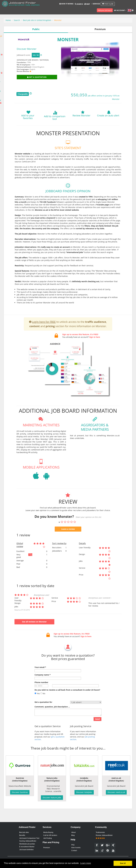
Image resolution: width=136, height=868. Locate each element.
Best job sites (24, 832)
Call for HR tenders (50, 835)
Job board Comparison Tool (29, 838)
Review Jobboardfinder (104, 835)
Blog (73, 835)
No (43, 693)
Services (96, 4)
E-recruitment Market (26, 847)
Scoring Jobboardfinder (27, 841)
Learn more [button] (85, 863)
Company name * (43, 675)
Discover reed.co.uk (116, 792)
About (73, 832)
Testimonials (100, 832)
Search (79, 4)
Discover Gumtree (20, 792)
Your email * (40, 667)
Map (88, 4)
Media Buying (48, 832)
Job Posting (47, 838)
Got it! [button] (123, 863)
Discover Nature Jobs (52, 797)
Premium (46, 848)
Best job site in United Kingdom (37, 20)
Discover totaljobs (84, 792)
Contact (74, 850)
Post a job (108, 4)
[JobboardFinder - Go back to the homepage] (20, 4)
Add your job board (105, 10)
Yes (38, 693)
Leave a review (68, 529)
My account (119, 10)
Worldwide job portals (27, 844)
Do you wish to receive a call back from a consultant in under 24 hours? (67, 690)
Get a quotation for (43, 702)
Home (8, 20)
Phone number (41, 682)
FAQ (72, 845)
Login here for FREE (44, 322)
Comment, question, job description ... (52, 706)
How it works (67, 4)
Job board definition (26, 850)
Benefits (22, 835)
